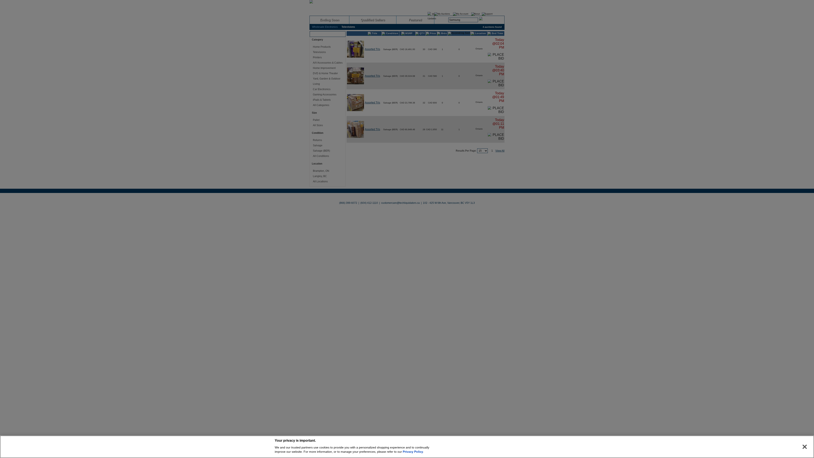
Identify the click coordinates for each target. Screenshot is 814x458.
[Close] (804, 446)
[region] (407, 447)
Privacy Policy (413, 451)
